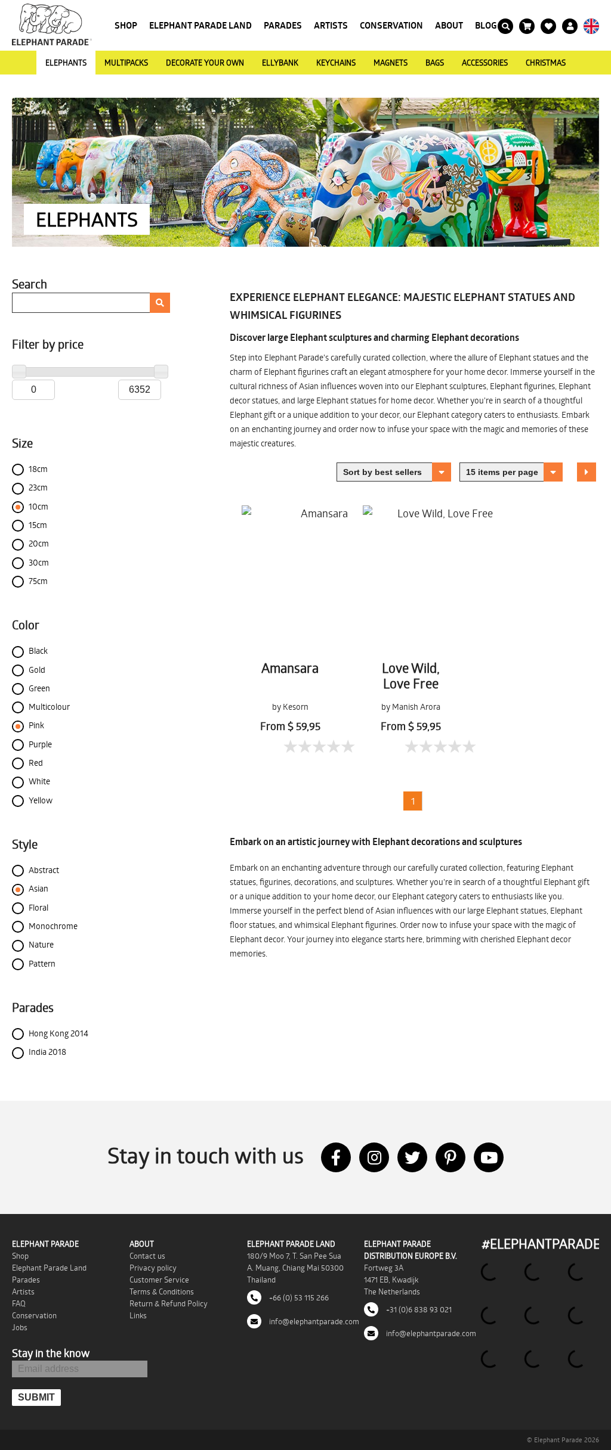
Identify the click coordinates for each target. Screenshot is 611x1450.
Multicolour (49, 706)
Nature (41, 944)
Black (38, 650)
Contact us (147, 1255)
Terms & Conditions (161, 1291)
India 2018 (47, 1051)
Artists (331, 25)
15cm (38, 524)
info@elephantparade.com (313, 1321)
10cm (38, 506)
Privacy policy (153, 1267)
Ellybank (280, 62)
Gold (37, 669)
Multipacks (126, 62)
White (39, 781)
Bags (434, 62)
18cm (38, 468)
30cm (39, 562)
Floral (38, 907)
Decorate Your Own (205, 62)
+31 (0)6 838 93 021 (418, 1309)
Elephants (66, 62)
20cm (39, 543)
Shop (126, 25)
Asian (38, 888)
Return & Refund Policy (168, 1303)
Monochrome (53, 926)
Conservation (391, 25)
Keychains (336, 62)
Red (36, 762)
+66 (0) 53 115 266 (298, 1297)
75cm (38, 580)
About (449, 25)
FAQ (19, 1303)
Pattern (42, 963)
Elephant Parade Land (200, 25)
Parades (283, 25)
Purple (40, 744)
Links (138, 1315)
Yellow (41, 800)
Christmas (546, 62)
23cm (38, 487)
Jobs (19, 1327)
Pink (36, 725)
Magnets (391, 62)
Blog (486, 25)
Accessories (485, 62)
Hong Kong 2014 (58, 1033)
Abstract (44, 869)
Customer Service (159, 1279)
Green (39, 688)
